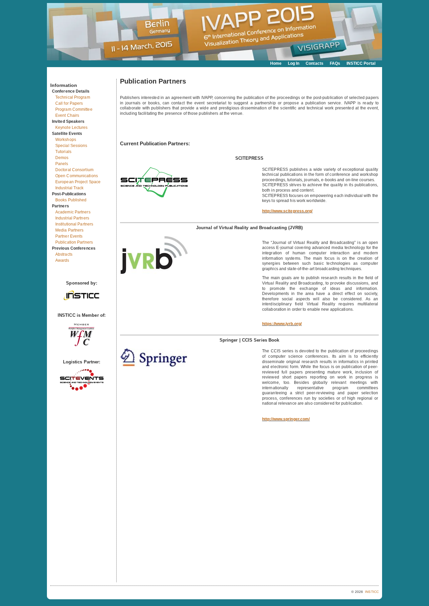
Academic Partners (72, 212)
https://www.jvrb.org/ (282, 323)
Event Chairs (67, 115)
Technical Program (72, 97)
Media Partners (69, 230)
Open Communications (76, 175)
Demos (62, 157)
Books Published (71, 200)
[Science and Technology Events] (82, 389)
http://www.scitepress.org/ (287, 211)
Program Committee (74, 109)
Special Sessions (71, 145)
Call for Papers (69, 103)
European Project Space (78, 182)
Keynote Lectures (71, 127)
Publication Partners (74, 242)
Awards (62, 260)
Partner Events (68, 236)
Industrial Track (69, 188)
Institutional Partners (74, 224)
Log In (294, 63)
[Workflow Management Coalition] (81, 345)
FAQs (335, 63)
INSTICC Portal (361, 63)
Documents (57, 76)
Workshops (65, 139)
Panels (61, 163)
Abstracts (63, 254)
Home (276, 63)
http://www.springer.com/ (286, 419)
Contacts (314, 63)
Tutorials (63, 151)
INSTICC (372, 592)
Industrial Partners (72, 218)
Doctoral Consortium (74, 169)
